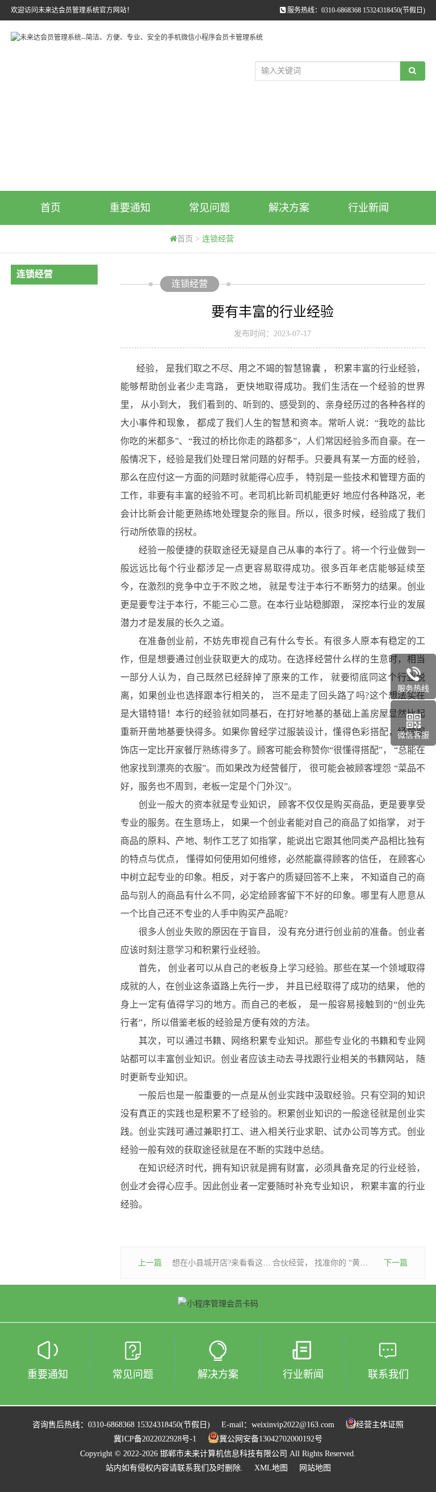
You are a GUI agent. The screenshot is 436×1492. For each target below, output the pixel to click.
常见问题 (209, 208)
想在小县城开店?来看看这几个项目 (233, 1263)
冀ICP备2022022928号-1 (155, 1439)
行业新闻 (368, 208)
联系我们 (388, 1374)
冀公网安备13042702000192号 (270, 1439)
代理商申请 (130, 242)
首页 (50, 208)
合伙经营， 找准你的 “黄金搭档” (329, 1263)
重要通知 (130, 208)
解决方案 (289, 208)
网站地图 (315, 1468)
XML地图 (271, 1468)
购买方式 (50, 242)
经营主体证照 (380, 1424)
